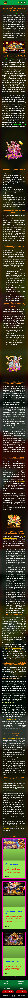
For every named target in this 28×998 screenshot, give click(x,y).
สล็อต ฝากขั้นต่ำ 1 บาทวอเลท (13, 648)
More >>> (7, 876)
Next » (17, 977)
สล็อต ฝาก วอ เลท (11, 864)
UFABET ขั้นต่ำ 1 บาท (12, 720)
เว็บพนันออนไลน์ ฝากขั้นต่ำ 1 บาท (14, 537)
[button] (14, 2)
